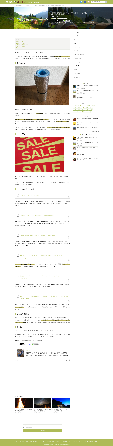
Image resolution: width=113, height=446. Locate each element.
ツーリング (76, 69)
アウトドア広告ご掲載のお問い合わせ (26, 441)
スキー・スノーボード (79, 47)
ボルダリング (77, 77)
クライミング (77, 73)
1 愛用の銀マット (20, 41)
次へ (67, 360)
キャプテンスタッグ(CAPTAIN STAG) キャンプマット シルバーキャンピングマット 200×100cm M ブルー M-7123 (44, 277)
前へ (18, 360)
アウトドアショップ (78, 58)
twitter (81, 2)
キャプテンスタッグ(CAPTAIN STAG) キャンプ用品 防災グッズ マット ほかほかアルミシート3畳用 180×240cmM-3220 (44, 297)
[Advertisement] (42, 378)
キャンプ (76, 35)
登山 (75, 39)
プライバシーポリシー (77, 441)
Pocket (29, 344)
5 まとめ (18, 47)
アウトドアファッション (79, 54)
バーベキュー (77, 32)
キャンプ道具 (94, 105)
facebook (85, 2)
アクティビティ (86, 111)
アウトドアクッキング (79, 109)
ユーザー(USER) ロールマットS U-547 (29, 195)
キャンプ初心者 (78, 107)
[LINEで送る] (35, 344)
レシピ (75, 43)
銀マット (54, 18)
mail (88, 2)
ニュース (76, 50)
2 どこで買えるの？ (21, 43)
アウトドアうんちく (78, 62)
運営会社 (65, 441)
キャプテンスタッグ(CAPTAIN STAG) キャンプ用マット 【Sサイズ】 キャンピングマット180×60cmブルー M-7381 (41, 257)
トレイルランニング (78, 65)
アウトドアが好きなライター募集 (50, 441)
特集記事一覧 (96, 131)
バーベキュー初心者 (88, 107)
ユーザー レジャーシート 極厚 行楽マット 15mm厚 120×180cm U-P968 (37, 235)
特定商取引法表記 (92, 441)
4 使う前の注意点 (20, 46)
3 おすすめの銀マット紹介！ (23, 44)
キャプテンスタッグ (62, 18)
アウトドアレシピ (85, 105)
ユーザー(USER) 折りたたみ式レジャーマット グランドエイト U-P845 (37, 215)
